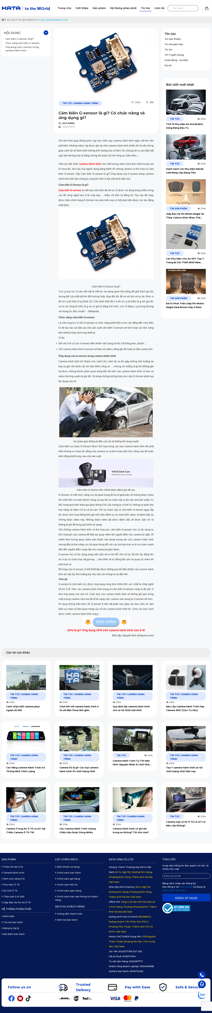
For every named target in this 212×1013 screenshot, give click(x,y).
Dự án (168, 65)
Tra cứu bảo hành (13, 922)
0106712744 (129, 956)
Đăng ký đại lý (11, 928)
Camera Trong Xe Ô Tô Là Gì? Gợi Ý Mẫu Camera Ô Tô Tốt (25, 830)
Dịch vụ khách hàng (70, 906)
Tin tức (145, 8)
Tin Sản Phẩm (25, 19)
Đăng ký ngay (186, 898)
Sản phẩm (99, 8)
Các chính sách (66, 859)
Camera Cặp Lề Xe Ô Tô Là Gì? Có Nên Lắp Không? (185, 823)
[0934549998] (202, 974)
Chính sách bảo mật (173, 890)
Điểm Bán (8, 916)
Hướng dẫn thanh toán (69, 913)
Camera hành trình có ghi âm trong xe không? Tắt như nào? (131, 830)
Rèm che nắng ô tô (14, 878)
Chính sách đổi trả (66, 884)
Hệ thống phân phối (123, 8)
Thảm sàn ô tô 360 (13, 896)
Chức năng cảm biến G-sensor (22, 43)
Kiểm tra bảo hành (66, 919)
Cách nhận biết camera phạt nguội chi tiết (23, 708)
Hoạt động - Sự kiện (176, 60)
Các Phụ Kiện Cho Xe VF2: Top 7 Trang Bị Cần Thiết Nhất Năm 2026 (185, 260)
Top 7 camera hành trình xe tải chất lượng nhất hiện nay (184, 769)
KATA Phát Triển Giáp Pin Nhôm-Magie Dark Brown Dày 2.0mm (185, 305)
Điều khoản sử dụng (67, 866)
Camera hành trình (13, 872)
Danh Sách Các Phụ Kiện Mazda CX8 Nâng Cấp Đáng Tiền (184, 171)
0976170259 (136, 971)
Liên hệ (159, 8)
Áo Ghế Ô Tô (10, 890)
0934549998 (147, 966)
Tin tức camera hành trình (52, 19)
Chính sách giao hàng (68, 890)
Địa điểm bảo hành (14, 934)
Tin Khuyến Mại (174, 44)
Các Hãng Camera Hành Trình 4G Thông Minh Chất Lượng (25, 769)
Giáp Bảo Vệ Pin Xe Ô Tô (17, 902)
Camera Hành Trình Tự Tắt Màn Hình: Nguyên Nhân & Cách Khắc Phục (132, 762)
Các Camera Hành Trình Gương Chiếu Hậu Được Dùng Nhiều (77, 830)
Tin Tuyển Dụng (174, 54)
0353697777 (136, 961)
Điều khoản (186, 886)
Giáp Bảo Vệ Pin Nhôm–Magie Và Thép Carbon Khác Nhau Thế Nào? (185, 216)
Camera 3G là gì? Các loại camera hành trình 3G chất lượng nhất (78, 769)
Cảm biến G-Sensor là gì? (19, 39)
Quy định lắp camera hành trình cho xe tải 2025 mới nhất (131, 708)
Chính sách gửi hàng (68, 878)
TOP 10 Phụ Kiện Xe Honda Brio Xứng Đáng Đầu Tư (184, 126)
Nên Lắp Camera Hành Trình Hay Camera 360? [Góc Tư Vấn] (185, 708)
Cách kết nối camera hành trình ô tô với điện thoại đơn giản (79, 708)
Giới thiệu (82, 8)
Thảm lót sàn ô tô (13, 866)
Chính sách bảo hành (68, 872)
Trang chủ (64, 8)
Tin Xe (168, 49)
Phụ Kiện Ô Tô (11, 884)
